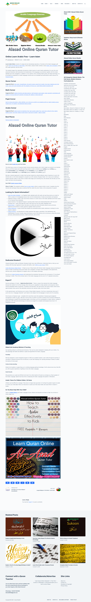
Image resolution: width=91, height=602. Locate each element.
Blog (51, 3)
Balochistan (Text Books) (70, 104)
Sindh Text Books (68, 246)
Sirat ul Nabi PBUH (68, 247)
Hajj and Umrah (67, 195)
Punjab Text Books (68, 229)
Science (66, 242)
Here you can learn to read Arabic (17, 65)
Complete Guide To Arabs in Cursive (69, 565)
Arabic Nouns (11, 205)
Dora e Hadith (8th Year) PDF (71, 145)
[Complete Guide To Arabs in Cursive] (72, 553)
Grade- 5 (66, 187)
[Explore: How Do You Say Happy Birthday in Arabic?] (18, 553)
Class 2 (65, 127)
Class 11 (66, 124)
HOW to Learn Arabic (40, 265)
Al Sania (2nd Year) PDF (69, 95)
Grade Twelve (67, 179)
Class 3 (65, 129)
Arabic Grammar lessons (17, 274)
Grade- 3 (66, 184)
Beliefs (65, 106)
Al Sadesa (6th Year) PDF (70, 91)
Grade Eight (66, 164)
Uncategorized (67, 257)
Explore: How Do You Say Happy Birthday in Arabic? (18, 565)
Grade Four (66, 169)
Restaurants (66, 238)
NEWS (62, 3)
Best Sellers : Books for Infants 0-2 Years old (74, 108)
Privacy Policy (64, 585)
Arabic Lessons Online (16, 183)
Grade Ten (66, 176)
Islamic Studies (67, 207)
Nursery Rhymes (68, 223)
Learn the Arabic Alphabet (14, 195)
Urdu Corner (67, 259)
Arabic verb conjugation (52, 65)
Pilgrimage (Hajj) (68, 226)
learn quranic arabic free (35, 111)
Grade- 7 (66, 190)
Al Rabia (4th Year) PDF (69, 90)
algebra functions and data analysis (22, 93)
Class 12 (66, 125)
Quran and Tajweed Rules (70, 233)
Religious (66, 234)
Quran (65, 231)
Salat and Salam (67, 241)
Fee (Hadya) (67, 3)
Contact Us (80, 3)
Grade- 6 (66, 189)
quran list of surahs (39, 84)
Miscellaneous (67, 220)
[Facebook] (8, 483)
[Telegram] (22, 483)
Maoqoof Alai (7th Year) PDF (70, 216)
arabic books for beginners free (21, 111)
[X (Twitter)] (13, 483)
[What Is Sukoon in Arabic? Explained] (72, 526)
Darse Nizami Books (68, 143)
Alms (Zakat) (67, 98)
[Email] (32, 483)
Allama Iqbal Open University (70, 96)
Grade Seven (67, 173)
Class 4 (65, 130)
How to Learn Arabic (29, 186)
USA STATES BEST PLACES (70, 262)
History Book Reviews (69, 202)
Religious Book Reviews (69, 236)
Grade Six (66, 174)
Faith (65, 151)
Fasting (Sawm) (67, 156)
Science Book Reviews (69, 244)
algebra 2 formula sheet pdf (12, 94)
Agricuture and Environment (70, 85)
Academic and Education (70, 83)
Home (42, 3)
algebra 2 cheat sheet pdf (37, 94)
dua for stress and (10, 102)
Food (65, 161)
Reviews (56, 3)
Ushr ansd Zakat (68, 263)
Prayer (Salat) (67, 228)
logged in (30, 502)
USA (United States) (68, 260)
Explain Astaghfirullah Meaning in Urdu (15, 538)
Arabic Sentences (12, 208)
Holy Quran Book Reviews (70, 203)
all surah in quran (31, 84)
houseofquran (23, 84)
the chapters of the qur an (30, 85)
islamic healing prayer (53, 102)
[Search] (84, 3)
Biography (66, 114)
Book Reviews (67, 117)
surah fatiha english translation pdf (45, 85)
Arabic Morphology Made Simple (13, 268)
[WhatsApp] (27, 483)
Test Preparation (68, 251)
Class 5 (65, 132)
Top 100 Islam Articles (69, 254)
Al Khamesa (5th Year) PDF (70, 88)
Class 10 (66, 122)
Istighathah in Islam (68, 208)
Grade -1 (66, 163)
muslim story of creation (11, 103)
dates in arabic (41, 112)
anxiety (16, 102)
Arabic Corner (26, 59)
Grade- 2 (66, 182)
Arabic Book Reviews (69, 100)
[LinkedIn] (17, 483)
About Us (74, 3)
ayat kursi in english (33, 112)
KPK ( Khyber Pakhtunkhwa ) (70, 212)
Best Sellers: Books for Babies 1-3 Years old (74, 109)
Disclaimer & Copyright (66, 584)
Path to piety (67, 225)
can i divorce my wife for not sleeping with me (37, 102)
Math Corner (67, 218)
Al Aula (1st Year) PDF (69, 87)
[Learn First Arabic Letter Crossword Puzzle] (45, 553)
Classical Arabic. (9, 76)
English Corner (67, 148)
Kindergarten (67, 210)
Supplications (67, 249)
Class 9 (65, 138)
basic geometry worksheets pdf (52, 93)
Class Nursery (67, 140)
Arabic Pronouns (12, 211)
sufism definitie (21, 102)
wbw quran (16, 84)
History (65, 200)
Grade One (66, 171)
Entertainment (67, 150)
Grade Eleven (67, 166)
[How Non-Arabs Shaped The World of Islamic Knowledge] (45, 526)
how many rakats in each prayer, (20, 112)
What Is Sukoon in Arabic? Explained (69, 538)
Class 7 (65, 135)
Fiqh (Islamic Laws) (68, 160)
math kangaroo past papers (37, 93)
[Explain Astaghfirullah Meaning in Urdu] (18, 526)
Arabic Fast (15, 164)
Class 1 (65, 121)
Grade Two (66, 181)
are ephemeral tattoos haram (24, 103)
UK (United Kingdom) (69, 255)
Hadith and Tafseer (68, 194)
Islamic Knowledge (68, 205)
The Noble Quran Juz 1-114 (70, 252)
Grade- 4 (66, 186)
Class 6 (65, 134)
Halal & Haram (67, 197)
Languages (66, 213)
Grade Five (66, 168)
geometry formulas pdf (24, 94)
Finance (65, 158)
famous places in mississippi (12, 120)
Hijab (65, 199)
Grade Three (67, 177)
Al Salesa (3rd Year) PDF (69, 93)
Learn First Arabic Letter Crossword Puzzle (43, 565)
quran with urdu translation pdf (16, 85)
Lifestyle (66, 215)
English (65, 147)
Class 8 (65, 137)
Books (46, 3)
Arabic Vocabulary (68, 103)
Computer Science (68, 142)
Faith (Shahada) (67, 153)
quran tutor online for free (48, 111)
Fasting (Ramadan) (68, 155)
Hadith (65, 192)
